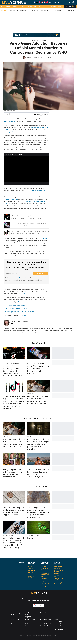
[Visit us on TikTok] (47, 2)
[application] (26, 169)
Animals (7, 6)
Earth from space (32, 570)
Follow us (38, 114)
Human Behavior (34, 40)
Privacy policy (16, 619)
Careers (14, 624)
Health (23, 6)
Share (7, 114)
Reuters (20, 302)
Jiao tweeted (22, 293)
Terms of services (23, 277)
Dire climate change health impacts (18, 10)
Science (30, 6)
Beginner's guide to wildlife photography (58, 572)
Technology (53, 6)
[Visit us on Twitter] (37, 2)
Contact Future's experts (28, 615)
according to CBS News (11, 132)
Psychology (43, 40)
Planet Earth (37, 6)
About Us (43, 613)
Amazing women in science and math (45, 575)
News (53, 57)
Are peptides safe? (58, 10)
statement (44, 238)
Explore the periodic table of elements (45, 580)
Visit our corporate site (41, 600)
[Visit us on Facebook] (34, 2)
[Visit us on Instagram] (39, 2)
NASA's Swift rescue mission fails (40, 10)
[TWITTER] (12, 324)
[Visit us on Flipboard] (45, 2)
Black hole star (71, 10)
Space (45, 6)
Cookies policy (30, 619)
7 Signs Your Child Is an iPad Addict (16, 305)
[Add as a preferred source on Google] (38, 605)
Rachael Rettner (32, 58)
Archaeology (15, 6)
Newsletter (46, 114)
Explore (60, 6)
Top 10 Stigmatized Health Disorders (16, 308)
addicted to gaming (9, 121)
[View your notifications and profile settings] (69, 2)
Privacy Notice (8, 279)
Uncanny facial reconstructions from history (45, 585)
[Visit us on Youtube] (42, 2)
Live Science (22, 315)
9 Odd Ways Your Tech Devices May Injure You (19, 312)
